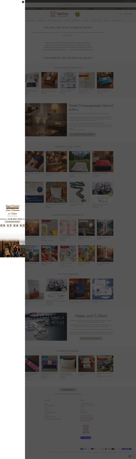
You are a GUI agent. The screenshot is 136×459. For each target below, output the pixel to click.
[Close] (23, 2)
